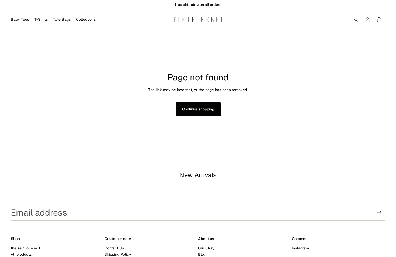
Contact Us (114, 247)
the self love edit (25, 247)
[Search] (356, 20)
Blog (202, 254)
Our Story (206, 247)
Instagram (300, 247)
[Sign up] (379, 212)
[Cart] (379, 20)
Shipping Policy (118, 254)
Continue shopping (198, 109)
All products (21, 254)
